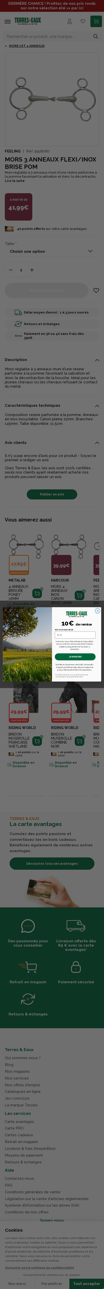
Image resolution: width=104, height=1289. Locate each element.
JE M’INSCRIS (75, 657)
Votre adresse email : (64, 630)
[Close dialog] (97, 610)
